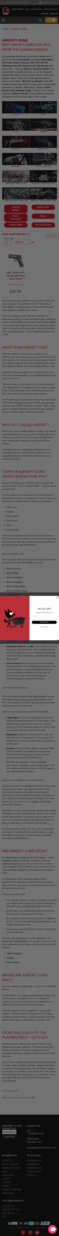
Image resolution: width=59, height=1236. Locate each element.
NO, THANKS (44, 626)
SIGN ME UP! (44, 622)
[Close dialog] (57, 598)
